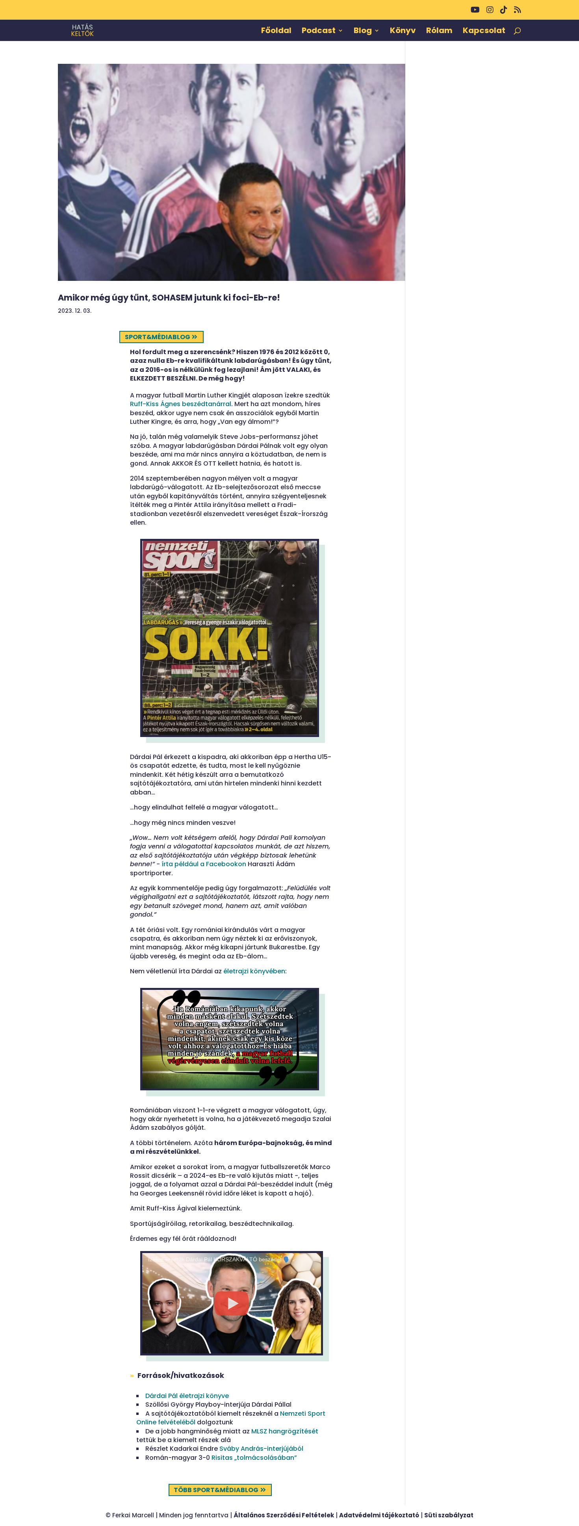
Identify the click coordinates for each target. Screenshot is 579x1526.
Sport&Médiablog (157, 337)
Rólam (439, 32)
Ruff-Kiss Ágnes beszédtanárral (180, 403)
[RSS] (517, 13)
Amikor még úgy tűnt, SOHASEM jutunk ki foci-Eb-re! (169, 297)
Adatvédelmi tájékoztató (379, 1515)
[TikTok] (503, 13)
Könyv (403, 32)
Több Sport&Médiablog (216, 1489)
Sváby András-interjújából (261, 1448)
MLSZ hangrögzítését (284, 1431)
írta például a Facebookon (203, 864)
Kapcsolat (484, 32)
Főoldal (276, 32)
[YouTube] (475, 13)
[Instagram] (490, 13)
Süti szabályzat (448, 1515)
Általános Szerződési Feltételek (284, 1515)
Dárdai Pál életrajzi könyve (187, 1395)
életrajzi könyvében (254, 971)
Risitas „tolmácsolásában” (254, 1457)
